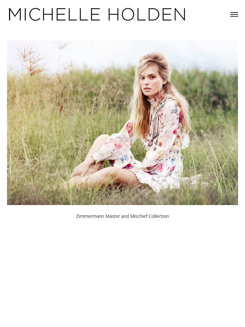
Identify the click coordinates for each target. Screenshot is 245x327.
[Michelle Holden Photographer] (97, 13)
